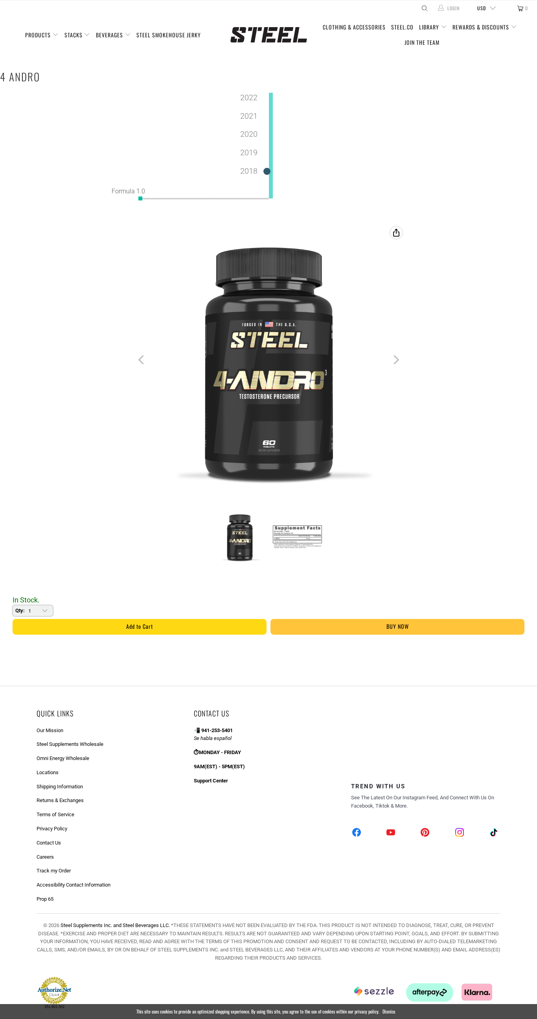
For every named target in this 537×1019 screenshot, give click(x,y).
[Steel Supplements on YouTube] (391, 833)
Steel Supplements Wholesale (70, 744)
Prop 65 (45, 899)
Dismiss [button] (389, 1011)
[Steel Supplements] (268, 35)
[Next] (395, 360)
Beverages (110, 35)
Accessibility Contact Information (73, 885)
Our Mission (50, 730)
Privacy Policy (52, 829)
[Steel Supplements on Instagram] (459, 833)
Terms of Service (55, 814)
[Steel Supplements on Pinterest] (425, 833)
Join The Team (422, 42)
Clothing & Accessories (354, 27)
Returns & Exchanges (60, 800)
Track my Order (54, 871)
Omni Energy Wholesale (63, 758)
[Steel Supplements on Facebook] (357, 833)
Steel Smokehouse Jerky (168, 35)
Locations (48, 772)
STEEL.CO (402, 27)
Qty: (20, 610)
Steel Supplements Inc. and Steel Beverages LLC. (115, 925)
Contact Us (49, 843)
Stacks (74, 35)
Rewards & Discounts (481, 27)
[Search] (424, 8)
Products (38, 35)
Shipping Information (60, 786)
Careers (45, 857)
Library (430, 27)
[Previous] (142, 360)
